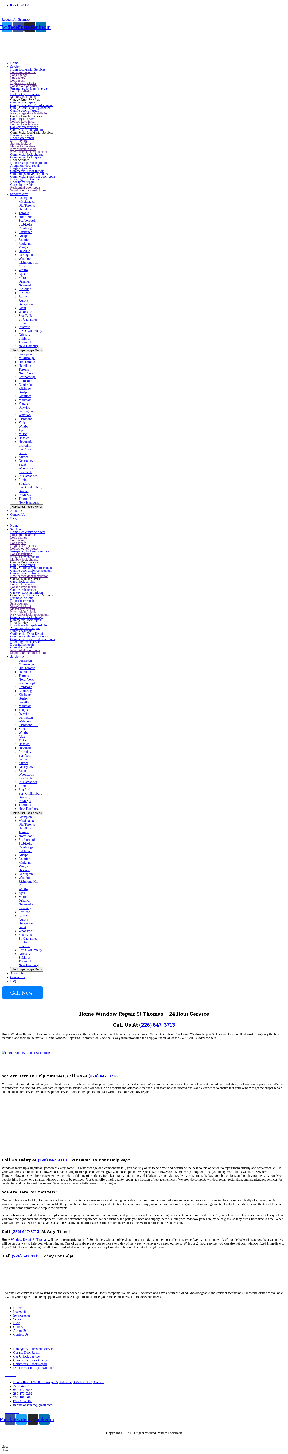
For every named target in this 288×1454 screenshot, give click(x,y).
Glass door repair (21, 184)
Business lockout (21, 135)
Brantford (25, 239)
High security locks (23, 83)
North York (26, 217)
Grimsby (24, 334)
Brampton (25, 198)
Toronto (24, 213)
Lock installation (21, 91)
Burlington (26, 255)
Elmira (23, 323)
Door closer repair (22, 138)
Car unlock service (22, 119)
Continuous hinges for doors (29, 173)
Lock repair (18, 80)
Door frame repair (22, 182)
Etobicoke (25, 224)
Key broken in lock (23, 149)
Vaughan (24, 247)
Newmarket (26, 285)
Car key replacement (24, 127)
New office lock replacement (29, 152)
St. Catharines (28, 319)
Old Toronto (27, 205)
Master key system (22, 146)
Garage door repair (22, 102)
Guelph (23, 236)
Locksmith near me (23, 72)
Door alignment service (25, 179)
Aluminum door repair (25, 165)
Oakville (24, 251)
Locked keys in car (22, 121)
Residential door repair (25, 187)
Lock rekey (17, 77)
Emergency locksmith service (29, 88)
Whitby (23, 270)
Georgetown (27, 304)
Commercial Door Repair (27, 171)
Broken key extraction (25, 94)
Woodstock (26, 312)
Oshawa (24, 281)
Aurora (23, 300)
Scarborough (27, 220)
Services (15, 529)
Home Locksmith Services (27, 69)
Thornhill (25, 342)
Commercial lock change (26, 154)
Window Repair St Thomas (29, 1239)
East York (25, 293)
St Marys (25, 338)
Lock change (18, 75)
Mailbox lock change (24, 97)
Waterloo (25, 258)
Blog (13, 981)
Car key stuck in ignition (26, 130)
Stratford (24, 327)
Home (14, 525)
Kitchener (25, 232)
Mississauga (27, 201)
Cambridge (26, 228)
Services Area (19, 656)
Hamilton (25, 209)
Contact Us (17, 977)
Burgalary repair (21, 168)
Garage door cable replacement (30, 108)
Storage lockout (20, 143)
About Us (16, 973)
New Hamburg (29, 346)
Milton (23, 277)
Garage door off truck (24, 110)
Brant (22, 308)
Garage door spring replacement (31, 105)
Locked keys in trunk (24, 124)
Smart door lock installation (28, 190)
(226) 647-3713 (157, 1024)
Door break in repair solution (29, 162)
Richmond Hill (28, 262)
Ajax (22, 274)
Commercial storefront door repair (32, 176)
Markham (25, 243)
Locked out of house (24, 86)
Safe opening (19, 141)
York (22, 266)
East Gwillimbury (30, 331)
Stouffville (25, 315)
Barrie (23, 296)
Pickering (25, 289)
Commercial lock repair (25, 157)
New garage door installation (29, 113)
